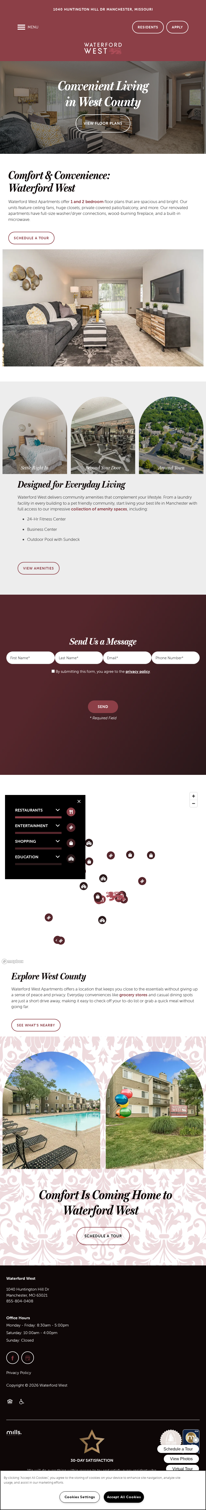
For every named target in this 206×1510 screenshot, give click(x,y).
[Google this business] (27, 1357)
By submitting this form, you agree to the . (103, 671)
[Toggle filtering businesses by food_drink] (71, 812)
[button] (148, 27)
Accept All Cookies (124, 1497)
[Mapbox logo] (13, 961)
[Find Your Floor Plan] (35, 467)
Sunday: (13, 1340)
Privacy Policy (18, 1372)
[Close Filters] (79, 801)
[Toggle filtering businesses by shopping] (71, 843)
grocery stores (133, 995)
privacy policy (138, 671)
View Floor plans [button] (103, 123)
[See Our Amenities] (103, 467)
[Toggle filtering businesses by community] (71, 858)
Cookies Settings (80, 1497)
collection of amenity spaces (99, 509)
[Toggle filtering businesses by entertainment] (71, 827)
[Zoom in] (193, 796)
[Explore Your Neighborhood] (171, 467)
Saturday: (14, 1332)
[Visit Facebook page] (12, 1357)
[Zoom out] (193, 803)
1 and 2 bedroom (87, 201)
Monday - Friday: (21, 1325)
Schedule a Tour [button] (103, 1236)
